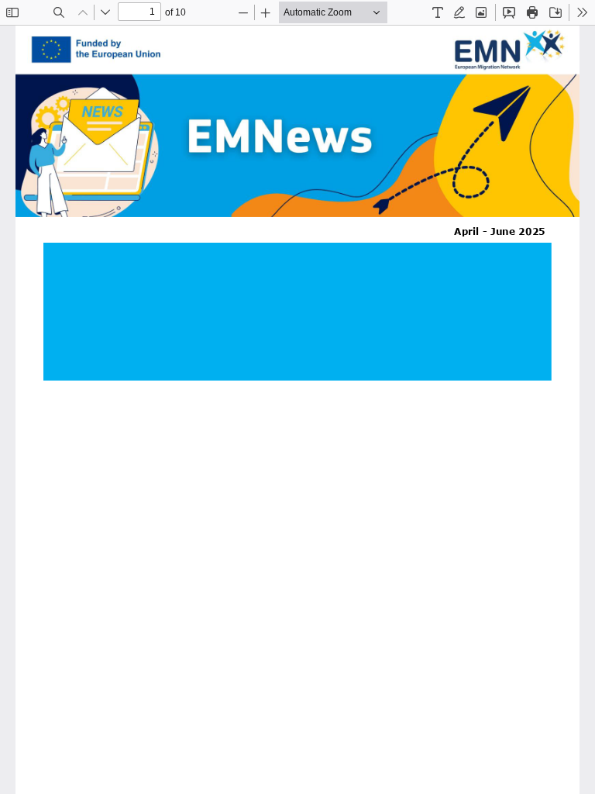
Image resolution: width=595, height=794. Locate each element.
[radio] (438, 12)
